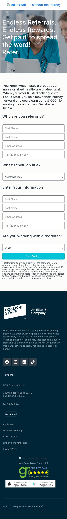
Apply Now (8, 424)
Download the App (13, 430)
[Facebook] (7, 362)
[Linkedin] (24, 362)
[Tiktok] (33, 362)
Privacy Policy (10, 449)
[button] (17, 483)
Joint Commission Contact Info (33, 463)
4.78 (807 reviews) (39, 476)
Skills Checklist (10, 436)
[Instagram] (15, 362)
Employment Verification (15, 442)
